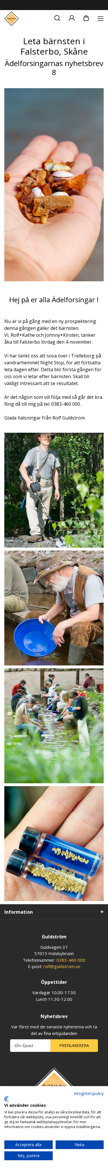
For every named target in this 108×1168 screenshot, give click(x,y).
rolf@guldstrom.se (61, 966)
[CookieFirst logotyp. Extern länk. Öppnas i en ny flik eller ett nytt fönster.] (6, 1099)
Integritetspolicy (89, 1093)
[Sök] (57, 17)
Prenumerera (74, 1045)
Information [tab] (18, 912)
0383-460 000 (70, 960)
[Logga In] (72, 17)
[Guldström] (11, 18)
